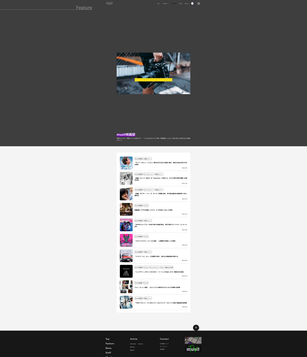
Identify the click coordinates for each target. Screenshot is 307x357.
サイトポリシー (164, 346)
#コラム (146, 205)
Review (132, 347)
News (108, 348)
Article (165, 3)
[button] (199, 3)
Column (140, 344)
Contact (164, 338)
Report (132, 350)
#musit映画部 (138, 158)
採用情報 (162, 349)
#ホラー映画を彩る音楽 (167, 267)
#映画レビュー (147, 158)
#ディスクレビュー (148, 174)
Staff (180, 3)
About (186, 3)
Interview (133, 344)
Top (158, 3)
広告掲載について (164, 343)
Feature (174, 3)
